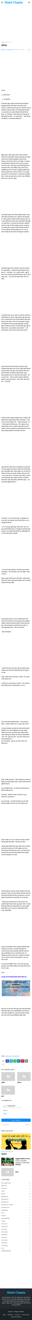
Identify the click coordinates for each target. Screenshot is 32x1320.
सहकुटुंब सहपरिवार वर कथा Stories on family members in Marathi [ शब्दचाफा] (22, 1161)
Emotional (16, 1188)
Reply (5, 1113)
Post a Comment (16, 1120)
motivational (16, 1240)
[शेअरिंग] (8, 1076)
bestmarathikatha (16, 1218)
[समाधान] (16, 1141)
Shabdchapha (16, 1210)
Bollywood (16, 1185)
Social (16, 1212)
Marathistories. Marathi (16, 1204)
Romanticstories (16, 1207)
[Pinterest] (22, 1061)
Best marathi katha (16, 1183)
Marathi (16, 1193)
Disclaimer (10, 1314)
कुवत (2, 1096)
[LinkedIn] (18, 1061)
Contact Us (17, 1314)
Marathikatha (16, 1196)
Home (2, 42)
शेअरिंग (3, 1082)
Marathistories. (16, 1202)
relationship (16, 1242)
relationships (16, 1245)
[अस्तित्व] (24, 1076)
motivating (16, 1237)
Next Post (27, 1124)
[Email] (26, 1061)
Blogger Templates (19, 1311)
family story (8, 42)
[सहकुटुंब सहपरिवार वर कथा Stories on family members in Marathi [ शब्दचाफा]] (7, 1162)
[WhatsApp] (15, 1061)
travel (16, 1248)
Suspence (16, 1215)
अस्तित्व (19, 1082)
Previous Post (5, 1124)
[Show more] (3, 1064)
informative (16, 1229)
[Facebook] (7, 1061)
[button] (2, 2)
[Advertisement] (16, 23)
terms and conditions (16, 1317)
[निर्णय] (7, 1172)
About (4, 1314)
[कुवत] (8, 1090)
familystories (15, 1056)
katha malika (16, 1232)
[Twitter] (11, 1061)
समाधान (4, 1154)
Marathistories (16, 1199)
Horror (16, 1191)
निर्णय (16, 1172)
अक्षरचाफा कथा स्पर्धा (16, 1251)
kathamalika (16, 1234)
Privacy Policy (25, 1314)
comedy (16, 1221)
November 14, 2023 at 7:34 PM (13, 1107)
